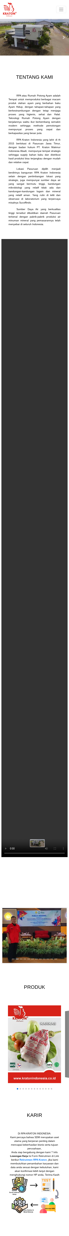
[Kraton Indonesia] (34, 935)
